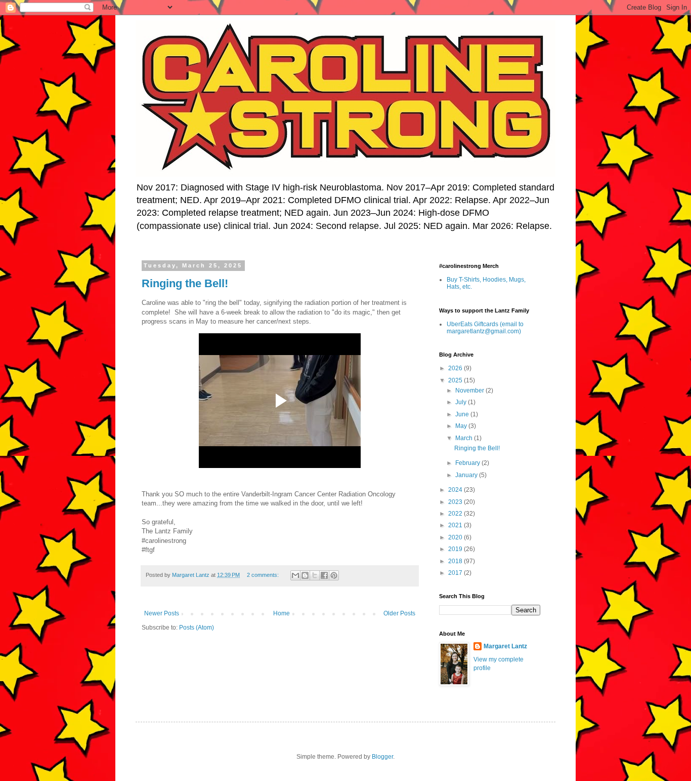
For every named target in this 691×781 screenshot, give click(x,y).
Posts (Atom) (196, 627)
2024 (456, 489)
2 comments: (263, 575)
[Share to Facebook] (324, 575)
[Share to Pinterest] (334, 575)
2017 (456, 572)
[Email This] (295, 575)
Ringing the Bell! (185, 283)
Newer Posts (161, 613)
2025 (456, 380)
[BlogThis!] (305, 575)
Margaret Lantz (505, 646)
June (462, 414)
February (468, 462)
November (470, 390)
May (461, 425)
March (464, 438)
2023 (456, 501)
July (461, 402)
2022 (456, 513)
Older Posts (399, 613)
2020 (456, 537)
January (467, 475)
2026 (456, 368)
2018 (456, 561)
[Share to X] (315, 575)
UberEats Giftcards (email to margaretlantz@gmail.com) (485, 328)
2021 (456, 525)
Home (281, 613)
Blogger (382, 756)
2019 (456, 549)
